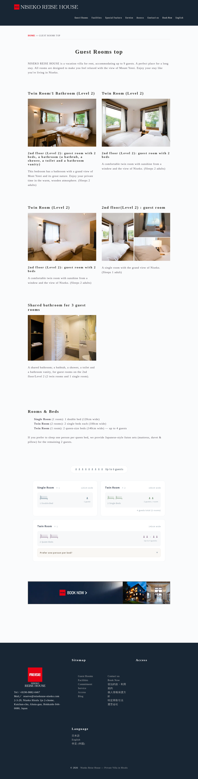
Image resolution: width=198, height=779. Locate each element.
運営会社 (113, 704)
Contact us (114, 676)
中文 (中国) (78, 743)
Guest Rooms (85, 676)
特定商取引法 (115, 700)
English (76, 739)
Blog (80, 696)
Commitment (85, 684)
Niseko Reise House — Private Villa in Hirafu (52, 5)
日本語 (76, 735)
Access (82, 692)
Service (82, 688)
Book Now (114, 680)
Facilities (83, 680)
